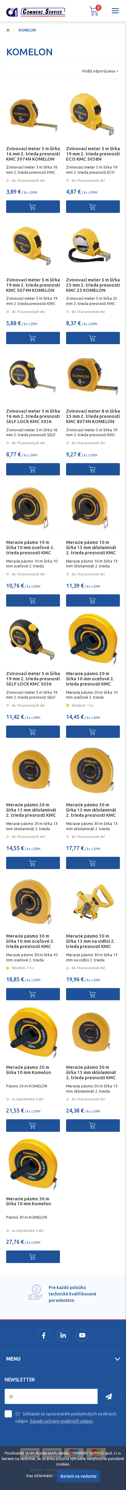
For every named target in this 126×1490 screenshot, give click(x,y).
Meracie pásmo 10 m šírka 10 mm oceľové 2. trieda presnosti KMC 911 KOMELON (30, 550)
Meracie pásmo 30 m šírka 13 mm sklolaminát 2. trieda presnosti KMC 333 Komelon (91, 812)
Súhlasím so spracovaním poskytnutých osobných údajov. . (66, 1417)
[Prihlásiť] (109, 1396)
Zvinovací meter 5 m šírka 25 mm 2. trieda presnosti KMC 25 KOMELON (93, 285)
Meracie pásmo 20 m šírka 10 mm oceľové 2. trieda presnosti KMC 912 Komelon (90, 681)
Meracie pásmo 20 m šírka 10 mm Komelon (28, 1070)
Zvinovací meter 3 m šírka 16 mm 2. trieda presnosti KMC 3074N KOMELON (33, 154)
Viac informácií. (39, 1476)
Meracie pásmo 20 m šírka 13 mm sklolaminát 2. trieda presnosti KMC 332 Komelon (31, 812)
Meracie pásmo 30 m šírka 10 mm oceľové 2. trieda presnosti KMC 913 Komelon (30, 943)
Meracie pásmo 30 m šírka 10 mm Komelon (28, 1201)
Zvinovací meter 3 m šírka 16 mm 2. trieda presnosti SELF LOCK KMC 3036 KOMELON (33, 418)
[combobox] (100, 71)
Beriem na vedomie (79, 1476)
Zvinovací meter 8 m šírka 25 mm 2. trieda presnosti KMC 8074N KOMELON (93, 416)
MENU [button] (13, 1359)
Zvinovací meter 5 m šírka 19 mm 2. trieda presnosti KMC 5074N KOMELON (33, 285)
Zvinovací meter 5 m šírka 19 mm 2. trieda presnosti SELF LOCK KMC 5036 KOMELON (33, 681)
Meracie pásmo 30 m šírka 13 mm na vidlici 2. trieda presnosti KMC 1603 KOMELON (90, 943)
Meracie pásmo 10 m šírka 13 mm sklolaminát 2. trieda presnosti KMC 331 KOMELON (91, 550)
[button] (93, 10)
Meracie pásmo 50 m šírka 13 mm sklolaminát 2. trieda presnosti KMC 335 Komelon (91, 1075)
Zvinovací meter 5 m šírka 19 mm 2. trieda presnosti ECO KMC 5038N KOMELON (93, 156)
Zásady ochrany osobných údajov (61, 1421)
